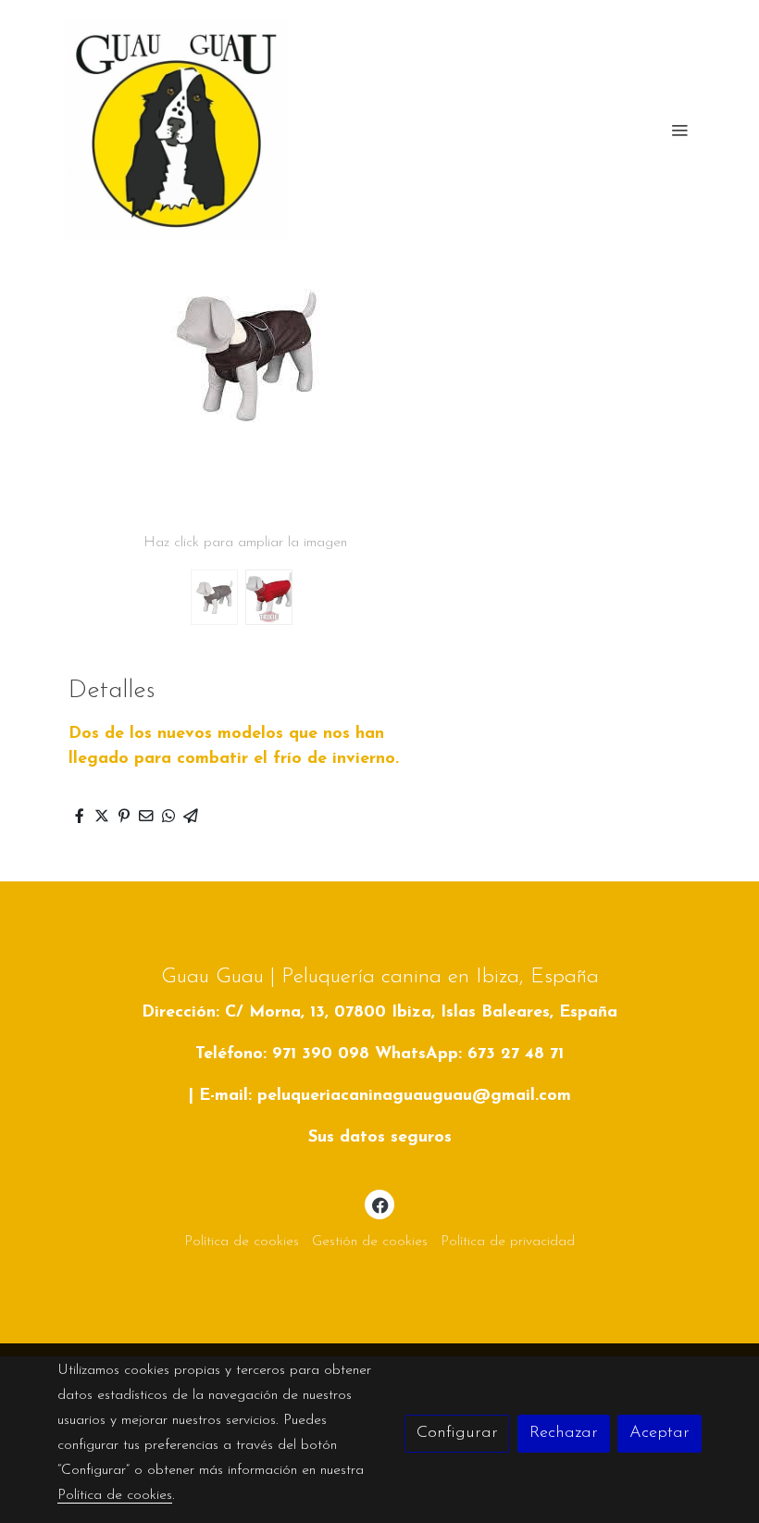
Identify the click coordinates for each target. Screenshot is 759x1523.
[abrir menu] (679, 129)
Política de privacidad (508, 1241)
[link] (176, 130)
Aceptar (659, 1433)
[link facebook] (380, 1204)
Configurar (457, 1433)
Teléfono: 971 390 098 (282, 1054)
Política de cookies (241, 1241)
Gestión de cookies (370, 1241)
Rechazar (563, 1433)
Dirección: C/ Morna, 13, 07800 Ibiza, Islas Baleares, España (379, 1013)
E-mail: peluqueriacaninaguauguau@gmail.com (385, 1096)
